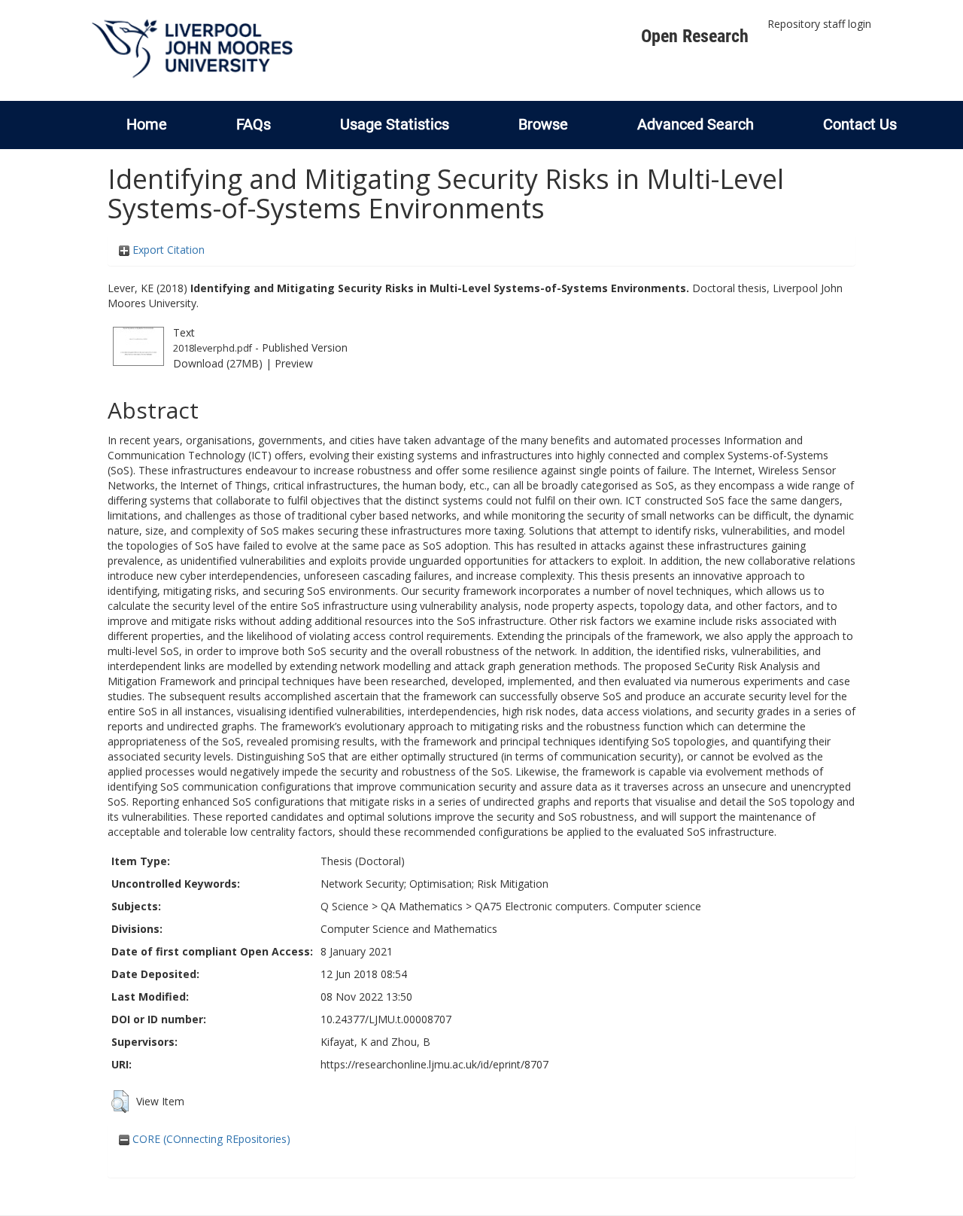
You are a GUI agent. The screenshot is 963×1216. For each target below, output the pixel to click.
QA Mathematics (422, 906)
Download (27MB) (218, 363)
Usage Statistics (394, 124)
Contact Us (860, 124)
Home (146, 124)
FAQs (253, 124)
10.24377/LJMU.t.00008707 (385, 1019)
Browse (543, 124)
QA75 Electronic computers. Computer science (588, 906)
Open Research (695, 36)
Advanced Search (695, 124)
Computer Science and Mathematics (408, 929)
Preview (294, 363)
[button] (120, 1101)
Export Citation (167, 249)
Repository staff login (819, 24)
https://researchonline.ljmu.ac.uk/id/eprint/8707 (434, 1064)
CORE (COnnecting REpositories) (209, 1139)
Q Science (344, 906)
